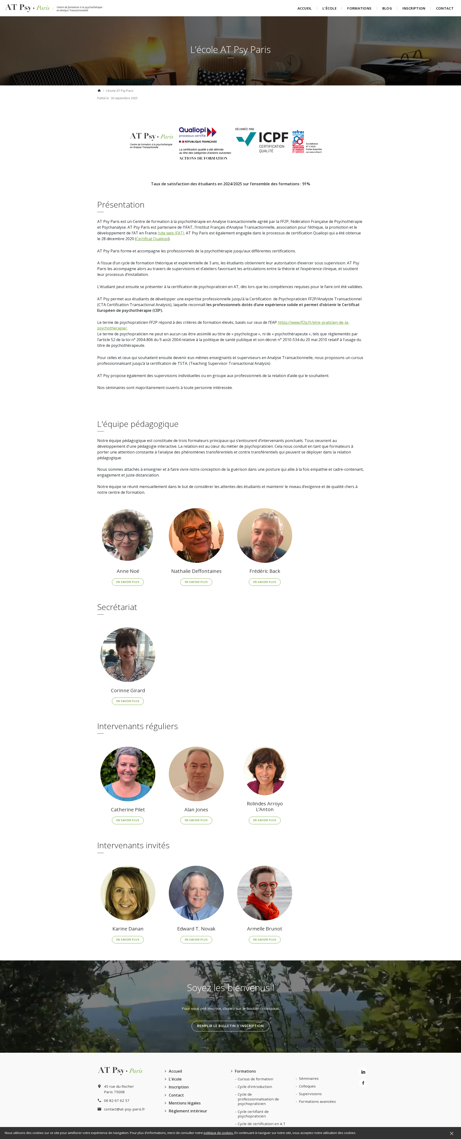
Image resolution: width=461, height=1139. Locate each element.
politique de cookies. (219, 1133)
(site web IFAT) (171, 233)
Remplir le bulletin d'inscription (230, 1025)
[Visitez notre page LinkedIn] (363, 1072)
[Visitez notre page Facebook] (363, 1083)
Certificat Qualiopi (152, 238)
